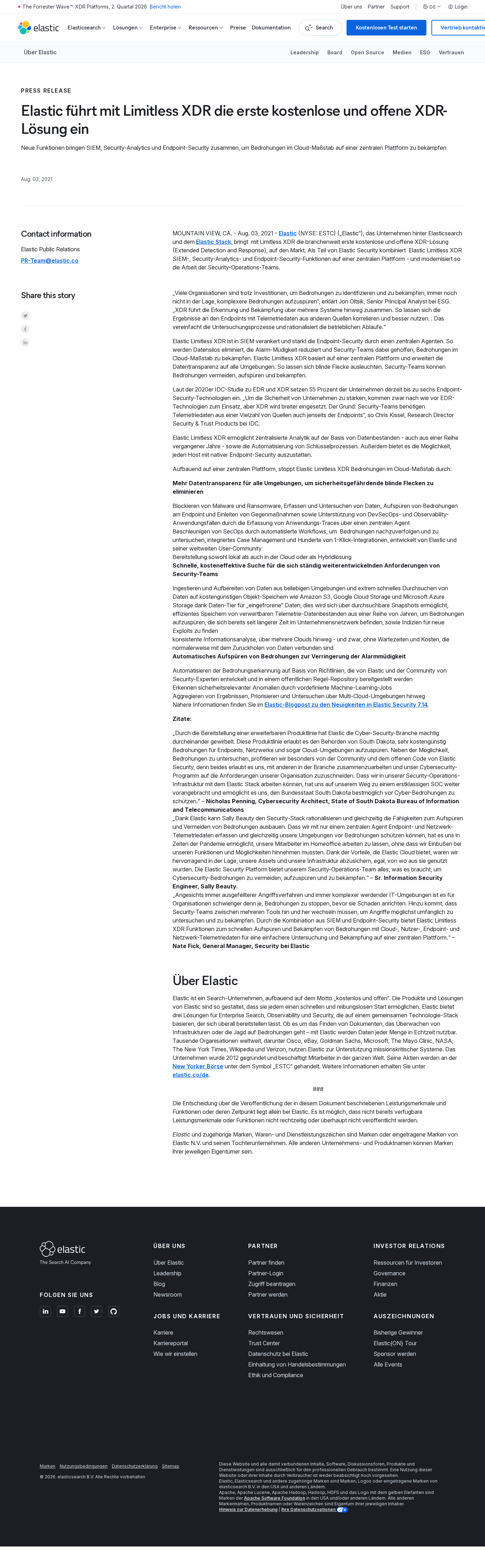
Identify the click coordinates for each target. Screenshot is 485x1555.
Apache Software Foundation (274, 1498)
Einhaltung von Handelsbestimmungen (297, 1364)
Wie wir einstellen (175, 1353)
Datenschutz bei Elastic (278, 1353)
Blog (159, 1283)
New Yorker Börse (198, 1066)
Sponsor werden (395, 1353)
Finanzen (385, 1283)
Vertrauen (451, 52)
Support (400, 6)
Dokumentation (271, 27)
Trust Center (264, 1343)
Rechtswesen (265, 1332)
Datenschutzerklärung (135, 1466)
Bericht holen (165, 7)
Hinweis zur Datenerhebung (248, 1509)
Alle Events (388, 1364)
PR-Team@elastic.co (49, 260)
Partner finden (266, 1262)
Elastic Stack (213, 241)
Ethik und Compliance (275, 1375)
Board (334, 52)
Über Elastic (40, 52)
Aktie (380, 1294)
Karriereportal (170, 1343)
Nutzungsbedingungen (84, 1466)
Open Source (367, 52)
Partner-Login (265, 1273)
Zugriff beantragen (271, 1283)
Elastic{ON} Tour (395, 1343)
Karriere (163, 1332)
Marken (47, 1466)
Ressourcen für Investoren (408, 1262)
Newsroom (167, 1294)
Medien (402, 52)
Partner (376, 6)
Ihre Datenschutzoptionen (309, 1509)
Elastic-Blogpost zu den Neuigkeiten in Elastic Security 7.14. (347, 704)
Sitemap (170, 1466)
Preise (238, 27)
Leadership (304, 52)
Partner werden (268, 1294)
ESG (425, 52)
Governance (389, 1273)
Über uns (351, 6)
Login (461, 7)
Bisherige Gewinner (398, 1332)
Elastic (288, 233)
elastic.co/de (191, 1074)
